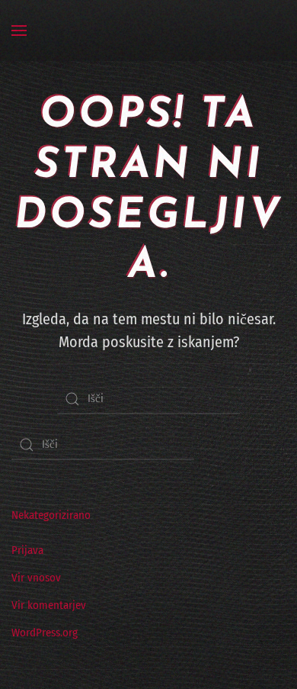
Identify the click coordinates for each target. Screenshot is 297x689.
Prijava (27, 550)
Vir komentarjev (48, 605)
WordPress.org (44, 632)
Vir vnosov (36, 577)
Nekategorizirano (51, 515)
